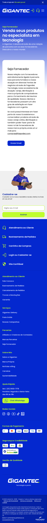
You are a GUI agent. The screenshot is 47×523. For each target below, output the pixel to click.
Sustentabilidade (9, 376)
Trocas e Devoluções (11, 295)
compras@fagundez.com (19, 133)
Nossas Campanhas (10, 322)
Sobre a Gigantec (9, 357)
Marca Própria (8, 362)
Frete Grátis (7, 317)
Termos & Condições (26, 501)
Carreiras (6, 371)
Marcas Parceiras (9, 339)
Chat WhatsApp (17, 400)
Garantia (6, 300)
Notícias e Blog (8, 366)
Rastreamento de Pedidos (13, 286)
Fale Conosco (8, 281)
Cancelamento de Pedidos (13, 290)
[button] (42, 10)
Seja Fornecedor (9, 344)
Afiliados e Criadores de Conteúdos (17, 335)
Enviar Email (16, 143)
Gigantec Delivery (9, 312)
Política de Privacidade (11, 501)
